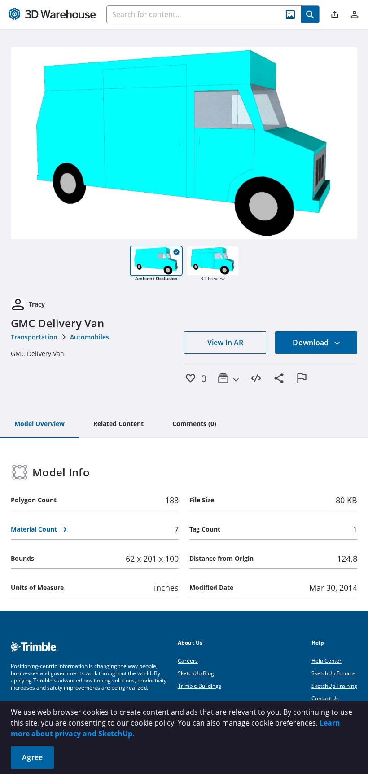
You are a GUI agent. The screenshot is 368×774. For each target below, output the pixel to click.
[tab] (39, 424)
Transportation (34, 337)
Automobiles (89, 337)
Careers (188, 660)
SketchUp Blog (196, 673)
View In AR (225, 342)
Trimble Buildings (199, 686)
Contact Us (325, 698)
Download (311, 342)
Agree (32, 757)
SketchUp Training (334, 686)
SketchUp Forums (333, 673)
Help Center (326, 660)
